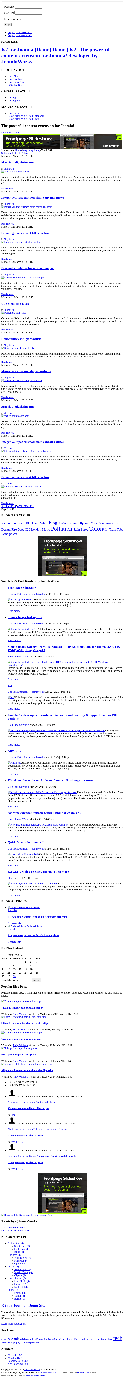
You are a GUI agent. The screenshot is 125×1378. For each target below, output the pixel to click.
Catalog (12, 97)
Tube (120, 529)
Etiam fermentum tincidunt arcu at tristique (25, 1023)
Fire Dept (18, 529)
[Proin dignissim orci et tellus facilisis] (21, 242)
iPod (76, 1339)
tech (117, 1338)
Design (6, 529)
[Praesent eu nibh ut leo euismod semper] (22, 277)
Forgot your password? (20, 32)
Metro (46, 529)
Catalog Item (14, 100)
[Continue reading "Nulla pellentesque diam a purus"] (19, 1048)
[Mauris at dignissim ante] (15, 171)
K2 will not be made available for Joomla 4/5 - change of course (50, 780)
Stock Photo (106, 1339)
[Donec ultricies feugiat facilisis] (18, 348)
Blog (12, 1114)
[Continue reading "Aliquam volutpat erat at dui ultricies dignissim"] (26, 1064)
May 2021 (15, 1355)
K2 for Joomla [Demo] (55, 55)
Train (113, 529)
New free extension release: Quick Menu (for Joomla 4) (44, 812)
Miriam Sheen (20, 1029)
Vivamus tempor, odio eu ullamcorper (22, 1007)
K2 (10, 685)
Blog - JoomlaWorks (18, 656)
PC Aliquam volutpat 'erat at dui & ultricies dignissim (37, 916)
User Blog (13, 76)
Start (3, 506)
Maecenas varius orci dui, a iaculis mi (26, 371)
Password (9, 12)
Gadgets (59, 1338)
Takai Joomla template (35, 1375)
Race (97, 1338)
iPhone (69, 1338)
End (32, 506)
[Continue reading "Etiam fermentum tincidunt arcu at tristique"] (24, 1017)
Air (9, 1339)
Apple (15, 1339)
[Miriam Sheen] (17, 907)
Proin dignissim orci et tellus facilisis (25, 233)
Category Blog (15, 79)
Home (18, 150)
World (38, 1343)
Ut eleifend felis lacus (15, 303)
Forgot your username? (20, 35)
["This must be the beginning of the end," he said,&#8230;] (12, 1096)
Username (9, 6)
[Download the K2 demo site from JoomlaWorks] (27, 1215)
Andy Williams (20, 1014)
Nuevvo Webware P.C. (50, 1372)
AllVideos (14, 751)
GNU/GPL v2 (83, 1372)
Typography (14, 1342)
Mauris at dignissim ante (17, 162)
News (91, 1339)
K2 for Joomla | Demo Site (23, 1305)
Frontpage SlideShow (22, 587)
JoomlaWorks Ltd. (32, 1369)
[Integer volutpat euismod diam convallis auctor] (26, 206)
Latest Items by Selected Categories (26, 115)
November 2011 (18, 1363)
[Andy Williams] (17, 926)
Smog (85, 529)
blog (53, 522)
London (36, 529)
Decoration (42, 1339)
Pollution (62, 529)
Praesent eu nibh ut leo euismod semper (27, 268)
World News (16, 1141)
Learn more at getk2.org (13, 1323)
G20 (28, 529)
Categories (13, 113)
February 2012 (18, 1360)
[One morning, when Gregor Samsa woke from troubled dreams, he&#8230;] (12, 1150)
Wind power (9, 534)
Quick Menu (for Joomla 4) (26, 842)
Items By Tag (15, 84)
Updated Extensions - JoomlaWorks (26, 594)
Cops (94, 523)
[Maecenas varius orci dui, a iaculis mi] (21, 380)
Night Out (9, 168)
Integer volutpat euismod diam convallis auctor (32, 197)
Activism (19, 523)
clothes (32, 1339)
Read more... (14, 611)
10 (23, 506)
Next (27, 506)
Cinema (8, 413)
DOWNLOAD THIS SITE (15, 1230)
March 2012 (16, 1358)
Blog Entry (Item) (17, 82)
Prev (8, 506)
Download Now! (10, 132)
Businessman (67, 523)
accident (7, 523)
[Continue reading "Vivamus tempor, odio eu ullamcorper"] (21, 1001)
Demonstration (108, 523)
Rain (77, 529)
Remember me (11, 19)
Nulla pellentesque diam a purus (19, 1054)
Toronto (99, 529)
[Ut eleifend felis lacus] (13, 312)
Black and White (37, 523)
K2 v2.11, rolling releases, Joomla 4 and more (38, 871)
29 (14, 976)
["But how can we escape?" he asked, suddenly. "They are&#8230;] (12, 1123)
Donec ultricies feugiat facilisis (21, 339)
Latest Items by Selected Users (23, 118)
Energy (51, 1339)
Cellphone (83, 523)
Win (23, 1342)
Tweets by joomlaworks (13, 1227)
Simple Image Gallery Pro (25, 617)
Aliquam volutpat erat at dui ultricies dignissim (33, 935)
